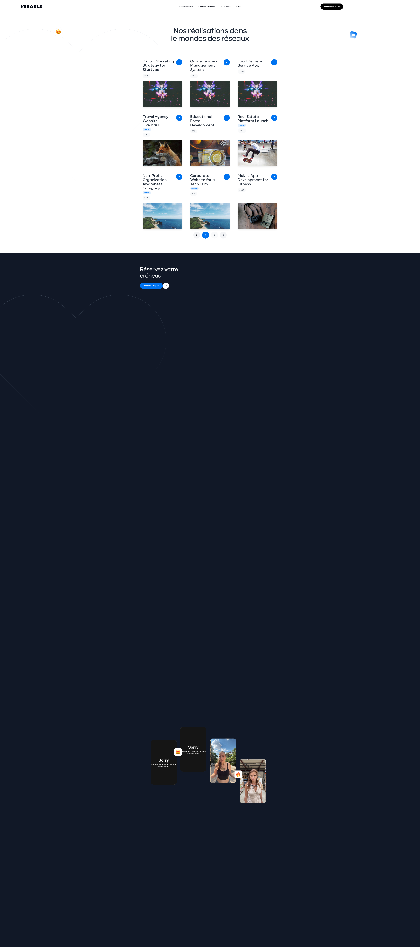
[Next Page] (223, 235)
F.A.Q (238, 6)
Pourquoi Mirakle (186, 6)
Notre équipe (225, 6)
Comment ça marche (207, 6)
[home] (61, 6)
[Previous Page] (196, 235)
